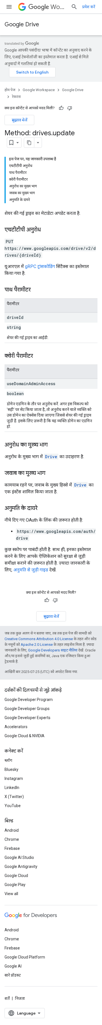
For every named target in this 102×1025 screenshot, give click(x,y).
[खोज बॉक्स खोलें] (74, 6)
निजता (20, 998)
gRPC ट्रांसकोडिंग (40, 266)
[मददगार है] (61, 108)
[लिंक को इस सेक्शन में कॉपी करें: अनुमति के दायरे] (43, 508)
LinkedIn (12, 787)
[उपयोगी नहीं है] (69, 108)
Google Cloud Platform (25, 957)
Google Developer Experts (27, 717)
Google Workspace (39, 90)
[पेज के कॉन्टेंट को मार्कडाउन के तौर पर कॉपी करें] (29, 142)
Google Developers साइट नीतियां (52, 650)
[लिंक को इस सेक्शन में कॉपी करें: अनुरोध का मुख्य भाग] (53, 445)
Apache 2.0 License (37, 644)
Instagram (14, 778)
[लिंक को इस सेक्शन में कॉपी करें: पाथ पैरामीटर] (36, 290)
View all (11, 893)
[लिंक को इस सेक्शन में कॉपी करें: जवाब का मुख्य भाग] (51, 473)
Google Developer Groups (27, 708)
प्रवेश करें (88, 7)
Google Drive (22, 24)
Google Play (15, 884)
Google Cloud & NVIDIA (24, 736)
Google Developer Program (29, 699)
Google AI (13, 966)
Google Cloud (16, 875)
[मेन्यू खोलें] (9, 7)
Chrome (12, 839)
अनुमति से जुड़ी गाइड (30, 569)
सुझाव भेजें (19, 120)
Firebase (12, 848)
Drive (51, 456)
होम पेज (10, 90)
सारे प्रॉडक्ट (13, 975)
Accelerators (16, 726)
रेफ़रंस (16, 97)
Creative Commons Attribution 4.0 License (39, 639)
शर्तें (7, 998)
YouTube (13, 805)
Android (12, 830)
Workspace (58, 7)
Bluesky (11, 769)
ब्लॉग (8, 760)
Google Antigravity (21, 866)
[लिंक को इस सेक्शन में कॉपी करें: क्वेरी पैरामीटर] (38, 356)
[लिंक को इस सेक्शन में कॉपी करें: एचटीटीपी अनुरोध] (46, 230)
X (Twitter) (14, 796)
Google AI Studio (19, 857)
